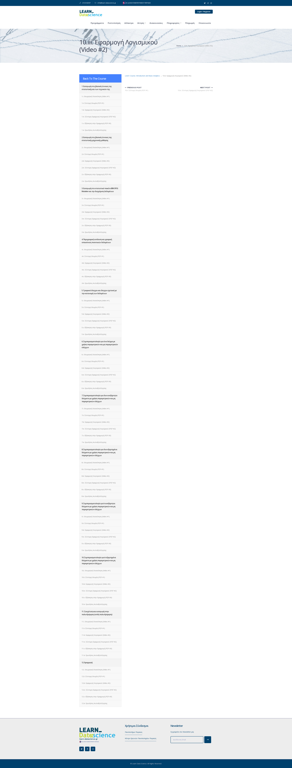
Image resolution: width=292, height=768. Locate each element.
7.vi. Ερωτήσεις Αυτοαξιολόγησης (94, 442)
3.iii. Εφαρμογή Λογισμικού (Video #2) (96, 212)
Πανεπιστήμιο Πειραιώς (133, 732)
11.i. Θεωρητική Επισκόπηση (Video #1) (96, 621)
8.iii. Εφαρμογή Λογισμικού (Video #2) (96, 476)
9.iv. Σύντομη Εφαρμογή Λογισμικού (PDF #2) (99, 537)
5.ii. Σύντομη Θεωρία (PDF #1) (93, 307)
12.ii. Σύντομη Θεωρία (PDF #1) (93, 676)
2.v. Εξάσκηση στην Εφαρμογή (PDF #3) (96, 174)
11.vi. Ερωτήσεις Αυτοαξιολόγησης (94, 655)
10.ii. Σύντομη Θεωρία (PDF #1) (93, 577)
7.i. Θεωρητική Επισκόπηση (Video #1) (96, 408)
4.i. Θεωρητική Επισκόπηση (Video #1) (96, 249)
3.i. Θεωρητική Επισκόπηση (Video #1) (96, 198)
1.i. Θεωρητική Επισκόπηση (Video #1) (96, 96)
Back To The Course (94, 78)
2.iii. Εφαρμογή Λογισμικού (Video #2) (96, 161)
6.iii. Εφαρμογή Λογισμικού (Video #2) (96, 368)
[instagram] (93, 749)
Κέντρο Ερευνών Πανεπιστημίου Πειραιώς (140, 738)
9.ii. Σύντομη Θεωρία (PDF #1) (93, 523)
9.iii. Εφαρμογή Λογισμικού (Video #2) (96, 530)
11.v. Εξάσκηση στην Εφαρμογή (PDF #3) (97, 648)
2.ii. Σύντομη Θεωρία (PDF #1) (93, 154)
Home (178, 46)
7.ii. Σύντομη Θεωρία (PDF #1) (93, 415)
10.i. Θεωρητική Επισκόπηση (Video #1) (96, 570)
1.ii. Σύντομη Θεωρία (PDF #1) (93, 103)
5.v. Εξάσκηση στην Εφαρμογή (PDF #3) (96, 327)
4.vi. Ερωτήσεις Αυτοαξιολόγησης (94, 283)
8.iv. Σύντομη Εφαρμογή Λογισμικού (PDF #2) (99, 483)
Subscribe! (207, 739)
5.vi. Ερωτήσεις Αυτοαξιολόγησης (94, 334)
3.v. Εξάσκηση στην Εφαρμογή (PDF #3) (96, 225)
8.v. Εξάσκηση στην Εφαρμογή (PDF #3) (96, 489)
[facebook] (87, 749)
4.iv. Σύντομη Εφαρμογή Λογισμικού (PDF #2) (99, 270)
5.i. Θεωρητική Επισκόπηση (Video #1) (96, 300)
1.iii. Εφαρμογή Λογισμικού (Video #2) (96, 110)
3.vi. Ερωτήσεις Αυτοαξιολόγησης (94, 232)
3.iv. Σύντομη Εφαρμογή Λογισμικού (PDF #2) (99, 219)
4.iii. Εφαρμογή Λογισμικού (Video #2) (96, 263)
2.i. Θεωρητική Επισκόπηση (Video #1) (96, 147)
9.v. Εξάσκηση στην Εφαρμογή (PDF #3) (96, 543)
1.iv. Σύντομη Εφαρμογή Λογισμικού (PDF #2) (99, 117)
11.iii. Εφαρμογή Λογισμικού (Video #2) (96, 635)
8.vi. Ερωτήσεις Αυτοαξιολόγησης (94, 496)
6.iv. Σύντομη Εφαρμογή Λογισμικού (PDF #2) (99, 375)
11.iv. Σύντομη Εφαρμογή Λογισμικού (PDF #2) (99, 642)
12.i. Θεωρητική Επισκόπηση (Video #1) (96, 670)
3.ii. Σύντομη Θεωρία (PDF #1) (93, 205)
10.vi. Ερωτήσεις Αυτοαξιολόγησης (94, 604)
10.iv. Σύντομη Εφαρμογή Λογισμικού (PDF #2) (99, 591)
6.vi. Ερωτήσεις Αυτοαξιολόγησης (94, 388)
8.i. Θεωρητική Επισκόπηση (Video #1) (96, 462)
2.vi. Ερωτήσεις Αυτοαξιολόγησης (94, 181)
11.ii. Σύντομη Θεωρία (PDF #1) (93, 628)
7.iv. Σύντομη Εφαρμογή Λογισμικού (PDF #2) (99, 429)
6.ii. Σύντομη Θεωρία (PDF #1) (93, 361)
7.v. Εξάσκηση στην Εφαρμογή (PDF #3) (96, 435)
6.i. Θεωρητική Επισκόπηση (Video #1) (96, 354)
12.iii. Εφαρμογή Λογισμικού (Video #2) (96, 683)
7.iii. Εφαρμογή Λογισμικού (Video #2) (96, 422)
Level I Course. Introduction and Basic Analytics (142, 76)
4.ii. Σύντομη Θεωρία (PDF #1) (93, 256)
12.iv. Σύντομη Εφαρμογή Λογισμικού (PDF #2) (99, 690)
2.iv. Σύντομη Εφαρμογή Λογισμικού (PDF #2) (99, 168)
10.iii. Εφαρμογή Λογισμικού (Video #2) (96, 584)
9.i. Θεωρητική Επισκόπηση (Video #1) (96, 516)
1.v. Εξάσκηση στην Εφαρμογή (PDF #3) (96, 123)
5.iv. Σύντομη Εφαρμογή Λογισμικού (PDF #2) (99, 321)
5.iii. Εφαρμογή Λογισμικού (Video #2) (96, 314)
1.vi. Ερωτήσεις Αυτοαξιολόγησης (94, 130)
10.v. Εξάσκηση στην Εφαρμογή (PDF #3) (97, 597)
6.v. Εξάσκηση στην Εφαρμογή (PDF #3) (96, 381)
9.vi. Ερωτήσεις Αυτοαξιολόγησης (94, 550)
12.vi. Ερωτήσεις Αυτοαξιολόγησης (94, 703)
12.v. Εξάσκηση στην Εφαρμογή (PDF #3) (97, 697)
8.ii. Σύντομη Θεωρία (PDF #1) (93, 469)
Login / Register (203, 12)
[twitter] (81, 749)
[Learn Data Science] (90, 13)
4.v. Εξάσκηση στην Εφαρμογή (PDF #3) (96, 276)
